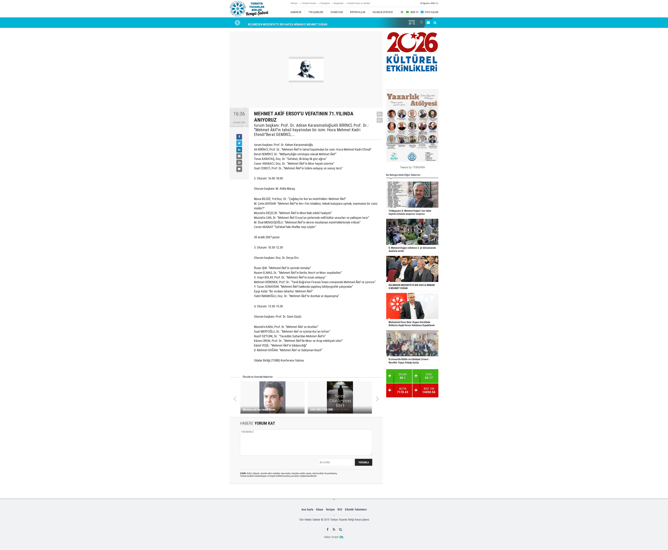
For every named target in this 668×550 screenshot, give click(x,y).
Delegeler (325, 3)
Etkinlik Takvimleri (356, 509)
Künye (319, 509)
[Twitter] (239, 143)
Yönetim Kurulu (309, 3)
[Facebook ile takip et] (327, 529)
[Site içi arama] (435, 22)
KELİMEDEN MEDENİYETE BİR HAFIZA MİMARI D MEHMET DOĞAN (287, 22)
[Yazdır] (239, 162)
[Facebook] (239, 137)
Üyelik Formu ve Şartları (359, 3)
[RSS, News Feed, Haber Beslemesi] (334, 529)
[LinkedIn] (239, 149)
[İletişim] (428, 22)
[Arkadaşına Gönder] (239, 156)
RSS (339, 509)
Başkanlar (339, 3)
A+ (379, 114)
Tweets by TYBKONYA (412, 167)
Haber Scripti (331, 537)
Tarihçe (294, 3)
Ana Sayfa (307, 509)
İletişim (330, 509)
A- (379, 120)
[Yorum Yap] (239, 169)
